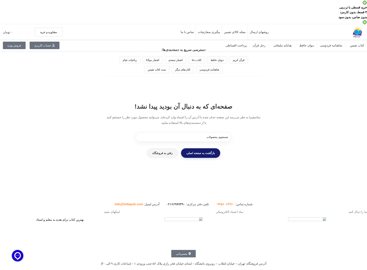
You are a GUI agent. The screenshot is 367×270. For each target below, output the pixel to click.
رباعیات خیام (130, 60)
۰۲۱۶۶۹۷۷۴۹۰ (175, 204)
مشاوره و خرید (48, 32)
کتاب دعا (196, 60)
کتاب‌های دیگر (182, 69)
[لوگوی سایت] (357, 32)
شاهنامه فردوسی (209, 69)
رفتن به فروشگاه (162, 153)
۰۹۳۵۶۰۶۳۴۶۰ (225, 204)
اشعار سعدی (175, 60)
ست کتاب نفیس (157, 69)
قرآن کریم (238, 60)
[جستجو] (140, 137)
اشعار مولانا (152, 60)
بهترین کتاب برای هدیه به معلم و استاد (60, 219)
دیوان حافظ (217, 60)
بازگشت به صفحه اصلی (200, 153)
